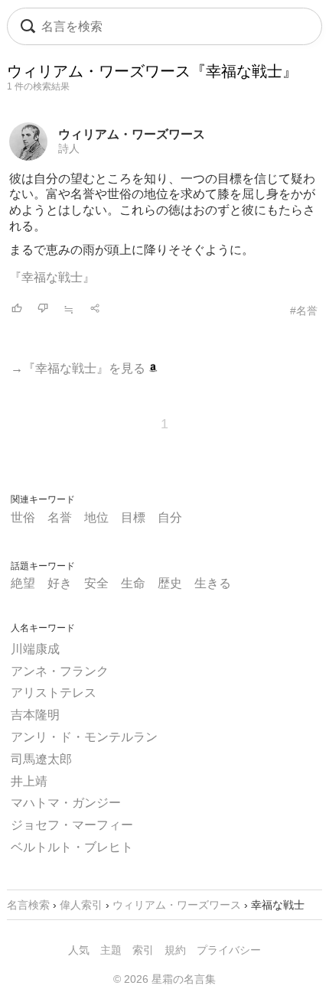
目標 (133, 517)
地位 (96, 517)
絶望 (23, 583)
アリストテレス (53, 692)
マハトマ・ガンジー (66, 802)
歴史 (170, 583)
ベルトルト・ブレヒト (72, 847)
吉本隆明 (35, 714)
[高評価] (16, 309)
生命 (133, 583)
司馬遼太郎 (41, 759)
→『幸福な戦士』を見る (79, 368)
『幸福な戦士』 (52, 277)
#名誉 (304, 310)
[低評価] (42, 309)
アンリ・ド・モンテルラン (84, 736)
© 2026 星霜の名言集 (164, 979)
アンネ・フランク (60, 671)
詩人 (69, 148)
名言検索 (28, 905)
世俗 (23, 517)
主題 (111, 950)
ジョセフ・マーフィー (72, 824)
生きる (212, 583)
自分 (170, 517)
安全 (96, 583)
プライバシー (229, 950)
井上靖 (29, 781)
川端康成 (35, 648)
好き (59, 583)
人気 (79, 950)
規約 (175, 950)
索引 (143, 950)
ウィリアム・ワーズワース (131, 134)
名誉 (59, 517)
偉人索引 (81, 905)
